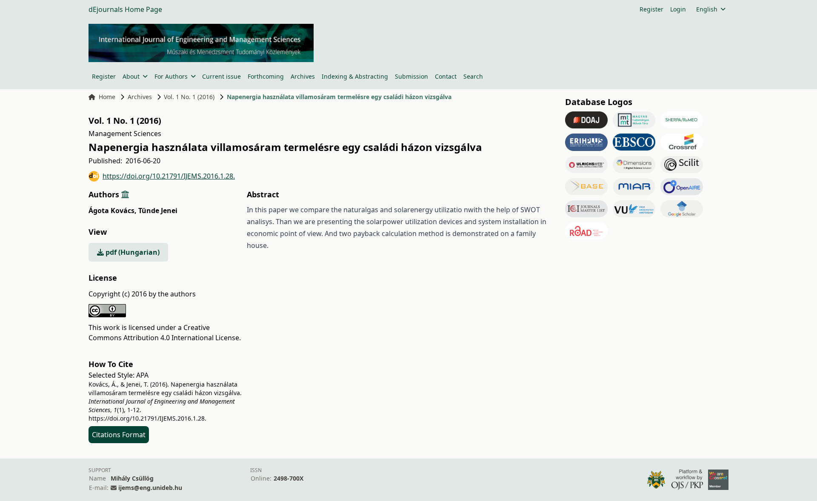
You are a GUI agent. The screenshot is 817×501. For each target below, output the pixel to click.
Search (473, 76)
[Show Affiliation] (125, 194)
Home (107, 97)
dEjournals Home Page (125, 9)
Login (678, 9)
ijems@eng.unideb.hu (150, 488)
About (131, 76)
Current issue (221, 76)
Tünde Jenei (157, 210)
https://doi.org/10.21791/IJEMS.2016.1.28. (169, 176)
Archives (303, 76)
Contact (446, 76)
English (706, 9)
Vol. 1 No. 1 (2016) (189, 97)
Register (651, 9)
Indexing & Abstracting (355, 76)
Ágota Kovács (113, 210)
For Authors (171, 76)
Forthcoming (266, 76)
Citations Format (119, 434)
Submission (411, 76)
